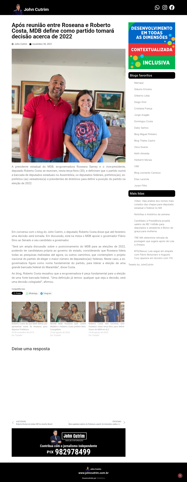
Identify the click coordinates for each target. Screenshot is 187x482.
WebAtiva (101, 478)
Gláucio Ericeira (143, 89)
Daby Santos (141, 127)
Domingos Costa (143, 121)
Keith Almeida (141, 153)
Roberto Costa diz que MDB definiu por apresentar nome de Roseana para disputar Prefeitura (29, 326)
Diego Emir (140, 102)
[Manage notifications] (180, 475)
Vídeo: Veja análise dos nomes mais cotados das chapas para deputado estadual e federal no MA (154, 204)
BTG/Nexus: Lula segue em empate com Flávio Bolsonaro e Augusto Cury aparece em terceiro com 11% (153, 255)
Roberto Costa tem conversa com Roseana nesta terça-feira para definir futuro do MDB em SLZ (106, 326)
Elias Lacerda (141, 179)
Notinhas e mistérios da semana (152, 214)
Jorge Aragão (141, 114)
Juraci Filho (140, 185)
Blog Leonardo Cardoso (147, 172)
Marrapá (138, 82)
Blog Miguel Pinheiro (145, 134)
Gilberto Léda (142, 95)
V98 (136, 166)
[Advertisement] (68, 208)
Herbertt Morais (143, 159)
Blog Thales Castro (144, 140)
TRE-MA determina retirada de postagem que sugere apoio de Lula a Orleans (154, 241)
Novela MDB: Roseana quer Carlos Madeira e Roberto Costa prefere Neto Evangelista (68, 326)
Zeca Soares (141, 147)
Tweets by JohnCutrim (140, 264)
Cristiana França (143, 108)
